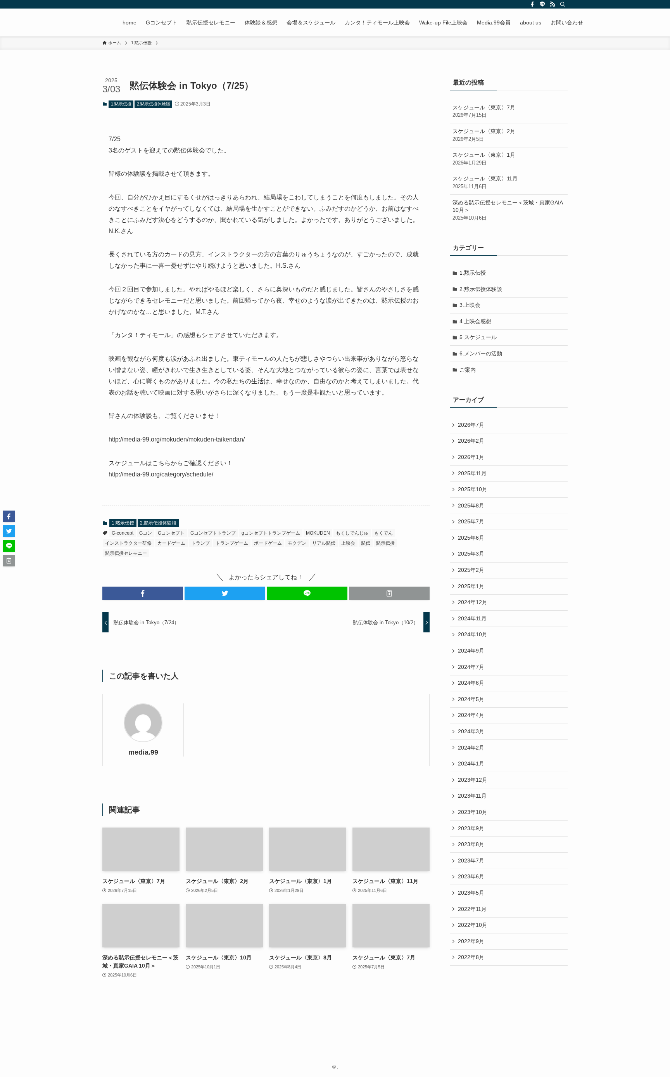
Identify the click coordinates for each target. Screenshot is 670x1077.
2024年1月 (471, 763)
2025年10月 (472, 489)
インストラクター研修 (128, 543)
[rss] (552, 4)
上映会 (348, 543)
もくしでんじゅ (352, 533)
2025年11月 (472, 473)
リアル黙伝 (323, 543)
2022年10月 (472, 925)
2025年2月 (471, 570)
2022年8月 (471, 957)
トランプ (200, 543)
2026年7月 (471, 425)
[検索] (563, 4)
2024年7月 (471, 667)
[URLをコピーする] (389, 593)
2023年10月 (472, 812)
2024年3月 (471, 731)
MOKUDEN (318, 533)
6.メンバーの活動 (480, 353)
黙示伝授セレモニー (126, 553)
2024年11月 (472, 618)
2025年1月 (471, 586)
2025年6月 (471, 538)
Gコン (145, 533)
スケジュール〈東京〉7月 (483, 111)
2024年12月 (472, 602)
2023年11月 (472, 796)
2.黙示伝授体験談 (153, 104)
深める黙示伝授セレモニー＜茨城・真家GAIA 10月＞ (507, 210)
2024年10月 (472, 634)
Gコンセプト (171, 533)
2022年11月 (472, 909)
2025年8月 (471, 505)
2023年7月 (471, 860)
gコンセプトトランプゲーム (271, 533)
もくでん (383, 533)
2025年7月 (471, 521)
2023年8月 (471, 844)
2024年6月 (471, 683)
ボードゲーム (268, 543)
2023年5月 (471, 893)
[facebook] (532, 4)
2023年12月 (472, 780)
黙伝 (365, 543)
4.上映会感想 (475, 321)
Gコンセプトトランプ (213, 533)
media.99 (143, 752)
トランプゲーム (232, 543)
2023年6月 (471, 876)
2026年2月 (471, 441)
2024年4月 (471, 715)
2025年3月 (471, 554)
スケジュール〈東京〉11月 (485, 182)
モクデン (297, 543)
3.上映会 (469, 305)
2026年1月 (471, 457)
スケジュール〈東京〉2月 (483, 135)
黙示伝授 (385, 543)
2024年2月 (471, 748)
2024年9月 (471, 651)
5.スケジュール (478, 337)
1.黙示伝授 (121, 104)
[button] (142, 593)
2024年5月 (471, 699)
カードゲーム (171, 543)
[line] (542, 4)
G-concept (122, 533)
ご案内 (467, 370)
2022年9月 (471, 941)
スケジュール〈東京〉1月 (483, 159)
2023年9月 (471, 828)
